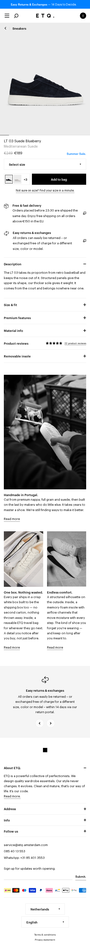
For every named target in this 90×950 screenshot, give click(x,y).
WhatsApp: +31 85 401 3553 (24, 857)
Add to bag (59, 179)
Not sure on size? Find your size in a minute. (45, 190)
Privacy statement (45, 940)
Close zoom (45, 79)
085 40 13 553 (14, 851)
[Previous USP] (39, 723)
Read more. (12, 796)
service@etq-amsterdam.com (26, 845)
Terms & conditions (45, 935)
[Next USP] (50, 723)
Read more (12, 518)
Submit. (80, 876)
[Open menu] (7, 16)
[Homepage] (45, 16)
